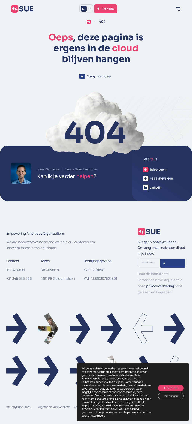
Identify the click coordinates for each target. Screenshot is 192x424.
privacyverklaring (160, 286)
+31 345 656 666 (19, 278)
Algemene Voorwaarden (54, 407)
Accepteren (171, 388)
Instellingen (171, 396)
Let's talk (108, 9)
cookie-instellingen (93, 415)
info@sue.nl (15, 269)
